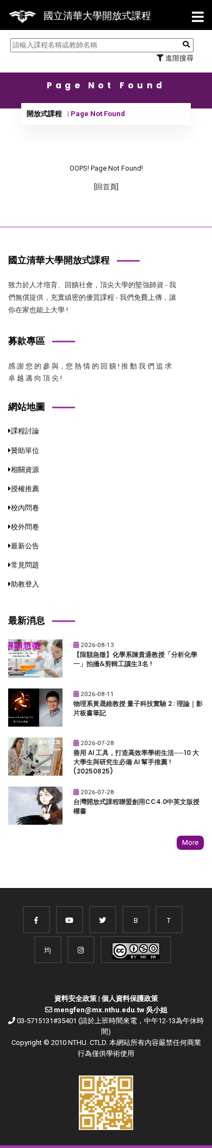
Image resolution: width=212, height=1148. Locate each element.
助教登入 (25, 584)
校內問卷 (25, 508)
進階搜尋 (179, 58)
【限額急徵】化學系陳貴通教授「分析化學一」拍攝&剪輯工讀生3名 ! (135, 659)
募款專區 (26, 340)
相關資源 (25, 470)
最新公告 (25, 546)
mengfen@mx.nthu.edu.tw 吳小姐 (110, 1010)
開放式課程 (44, 114)
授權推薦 (25, 489)
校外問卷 (25, 527)
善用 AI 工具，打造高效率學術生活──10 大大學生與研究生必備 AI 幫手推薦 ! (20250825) (136, 761)
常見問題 (25, 565)
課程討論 (25, 431)
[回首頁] (106, 187)
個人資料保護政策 (130, 998)
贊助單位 (25, 450)
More (190, 842)
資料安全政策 (75, 998)
